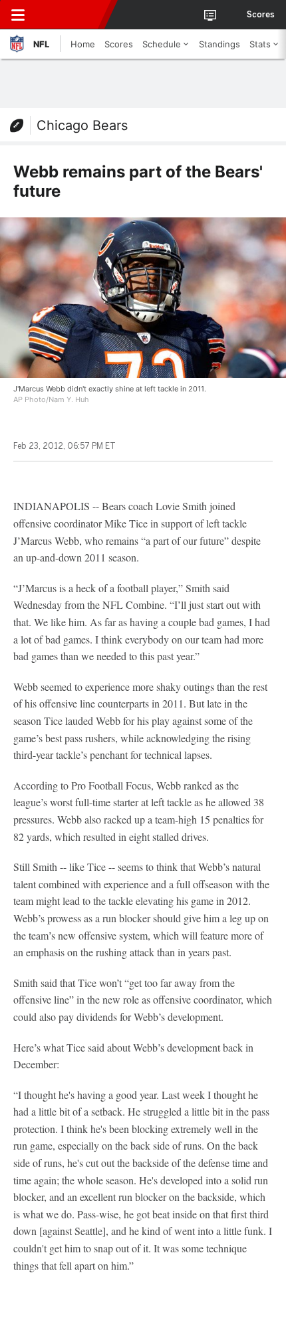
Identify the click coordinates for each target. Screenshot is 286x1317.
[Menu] (18, 14)
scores (261, 14)
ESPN (71, 14)
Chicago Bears (82, 125)
